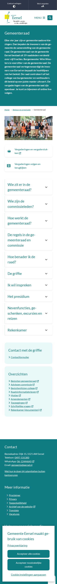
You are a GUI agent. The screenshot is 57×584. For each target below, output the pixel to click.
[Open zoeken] (49, 17)
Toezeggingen (18, 402)
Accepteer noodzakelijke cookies (28, 564)
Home (7, 110)
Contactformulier (20, 357)
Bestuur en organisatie (22, 110)
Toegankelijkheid (17, 502)
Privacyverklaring (17, 545)
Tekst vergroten (42, 4)
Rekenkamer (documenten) (25, 409)
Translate (14, 510)
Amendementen (19, 399)
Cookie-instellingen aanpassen (28, 574)
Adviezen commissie (21, 384)
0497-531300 (22, 457)
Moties (14, 395)
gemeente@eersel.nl (21, 465)
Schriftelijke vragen (21, 406)
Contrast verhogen (14, 3)
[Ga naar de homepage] (16, 17)
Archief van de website (21, 506)
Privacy (13, 499)
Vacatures (14, 514)
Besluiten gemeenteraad (23, 381)
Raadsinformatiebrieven (23, 391)
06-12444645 (24, 461)
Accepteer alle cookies (28, 553)
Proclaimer (14, 495)
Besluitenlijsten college (23, 388)
